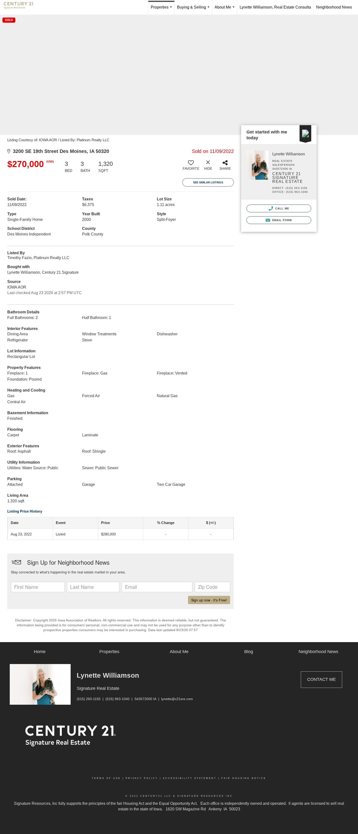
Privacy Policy (142, 778)
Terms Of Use (106, 778)
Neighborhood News (334, 7)
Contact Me (321, 679)
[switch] (190, 167)
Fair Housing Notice (243, 778)
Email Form (281, 220)
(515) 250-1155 (89, 699)
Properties (162, 10)
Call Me (281, 208)
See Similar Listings (208, 182)
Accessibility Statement (190, 778)
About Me (225, 10)
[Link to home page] (21, 7)
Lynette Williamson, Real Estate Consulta (275, 7)
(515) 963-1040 (117, 699)
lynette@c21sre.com (177, 699)
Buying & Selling (194, 10)
